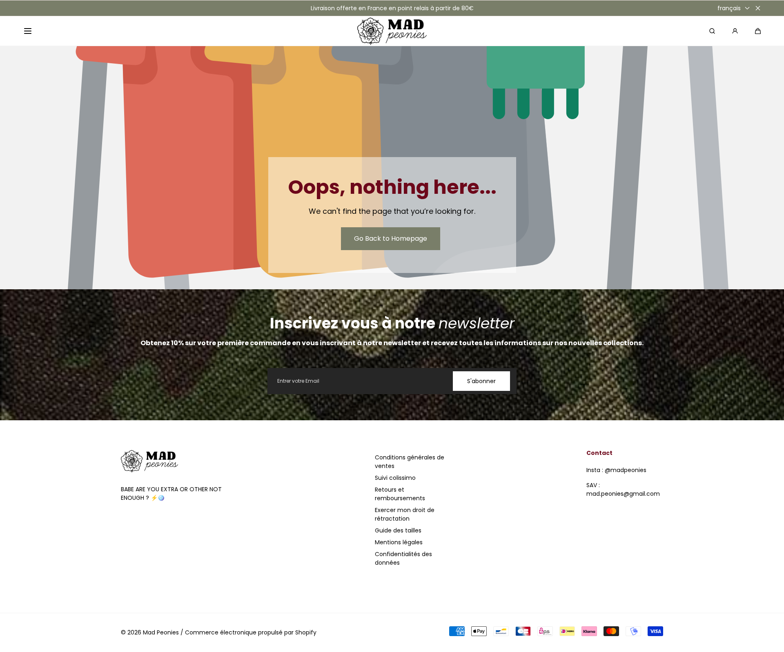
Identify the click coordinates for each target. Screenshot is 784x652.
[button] (28, 31)
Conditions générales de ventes (409, 461)
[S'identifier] (735, 31)
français (729, 8)
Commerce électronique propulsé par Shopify (250, 632)
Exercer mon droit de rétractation (404, 514)
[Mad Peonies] (392, 31)
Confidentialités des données (403, 558)
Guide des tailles (398, 530)
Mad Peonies (161, 632)
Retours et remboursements (400, 494)
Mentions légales (399, 542)
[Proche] (758, 8)
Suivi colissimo (395, 478)
